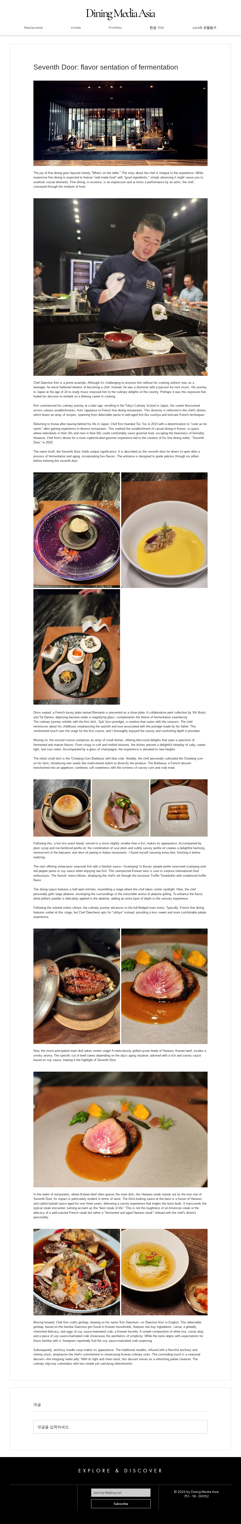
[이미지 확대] (76, 530)
